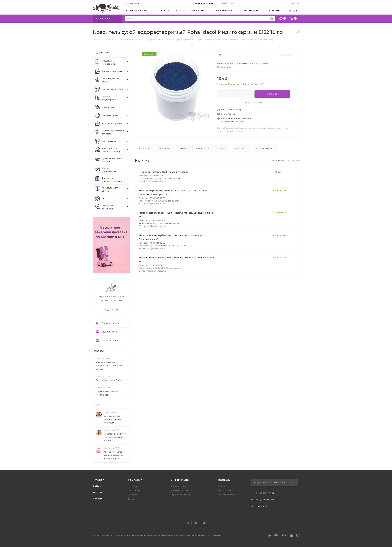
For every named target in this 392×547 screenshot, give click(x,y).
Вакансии (133, 494)
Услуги (97, 492)
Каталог (98, 480)
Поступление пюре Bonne (109, 380)
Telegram (188, 523)
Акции (97, 486)
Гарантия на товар (180, 494)
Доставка (241, 148)
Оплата (222, 148)
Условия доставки (180, 490)
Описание (163, 148)
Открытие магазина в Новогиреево (107, 393)
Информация (180, 480)
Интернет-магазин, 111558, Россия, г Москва (163, 172)
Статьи (97, 404)
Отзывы (183, 148)
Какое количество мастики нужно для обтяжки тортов (114, 455)
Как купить (202, 148)
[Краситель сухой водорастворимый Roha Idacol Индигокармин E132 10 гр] (176, 86)
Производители (226, 494)
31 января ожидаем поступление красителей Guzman (109, 365)
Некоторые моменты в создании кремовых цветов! (115, 437)
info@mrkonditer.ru (156, 181)
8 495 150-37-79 (204, 3)
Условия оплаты (179, 486)
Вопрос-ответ (225, 490)
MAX (196, 523)
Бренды (98, 498)
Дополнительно (264, 148)
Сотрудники (134, 490)
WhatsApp (204, 523)
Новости (98, 350)
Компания (135, 480)
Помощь (224, 480)
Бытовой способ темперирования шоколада (113, 419)
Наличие (144, 148)
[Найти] (271, 18)
